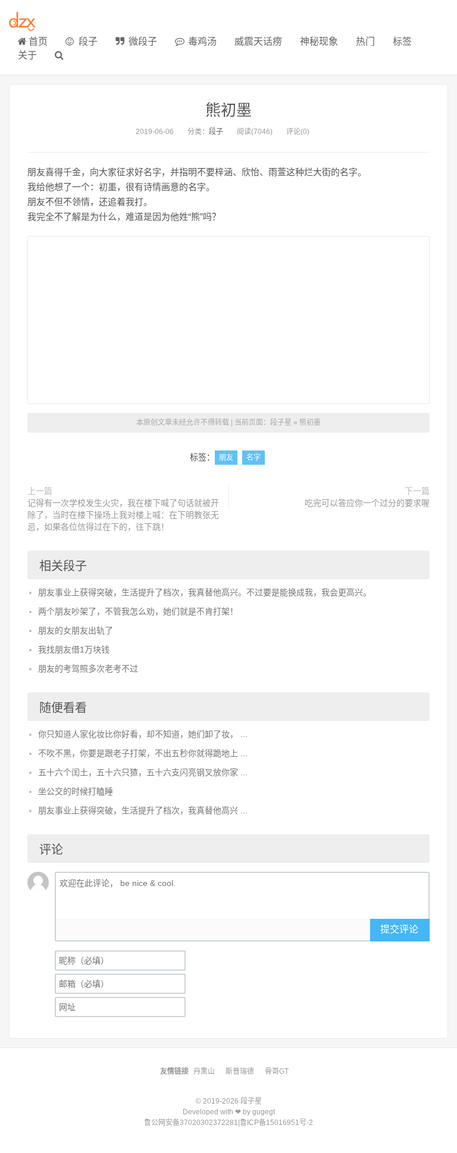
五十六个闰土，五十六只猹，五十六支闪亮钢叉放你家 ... (143, 772)
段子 (87, 41)
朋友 (226, 457)
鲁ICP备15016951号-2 (276, 1122)
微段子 (141, 41)
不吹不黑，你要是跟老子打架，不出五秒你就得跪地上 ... (143, 753)
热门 (365, 41)
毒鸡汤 (201, 41)
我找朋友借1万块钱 (73, 649)
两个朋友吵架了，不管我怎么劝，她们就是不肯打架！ (138, 611)
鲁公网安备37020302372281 (191, 1122)
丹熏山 (204, 1071)
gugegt (263, 1112)
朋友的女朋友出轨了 (75, 630)
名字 (253, 457)
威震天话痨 (258, 41)
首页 (38, 41)
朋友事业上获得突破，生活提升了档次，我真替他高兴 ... (143, 810)
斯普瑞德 (240, 1071)
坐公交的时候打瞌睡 (75, 791)
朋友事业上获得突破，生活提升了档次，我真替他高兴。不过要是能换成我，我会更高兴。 (204, 592)
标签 (402, 41)
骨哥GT (277, 1071)
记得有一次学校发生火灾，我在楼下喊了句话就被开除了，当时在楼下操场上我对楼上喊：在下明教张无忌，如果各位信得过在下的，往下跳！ (123, 515)
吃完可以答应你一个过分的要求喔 (367, 503)
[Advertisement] (228, 320)
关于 (27, 55)
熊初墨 (228, 110)
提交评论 (399, 929)
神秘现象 (319, 41)
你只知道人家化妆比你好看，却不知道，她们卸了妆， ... (143, 734)
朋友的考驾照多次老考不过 (88, 668)
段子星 (281, 422)
